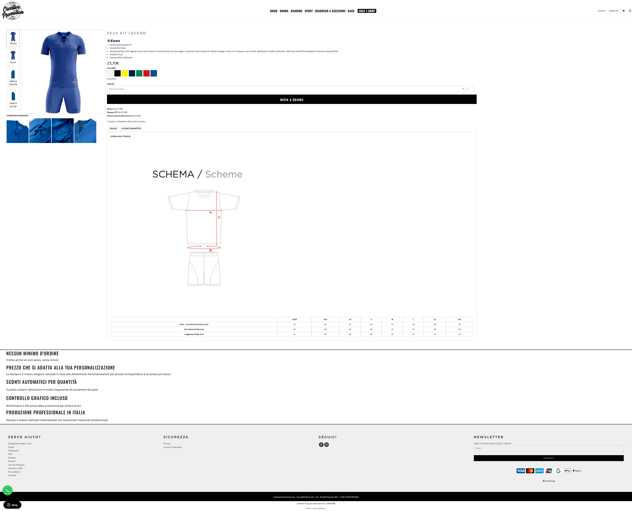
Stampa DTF (112, 112)
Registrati (614, 11)
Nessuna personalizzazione (119, 115)
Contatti (12, 475)
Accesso (602, 11)
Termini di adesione (172, 447)
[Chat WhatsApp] (8, 490)
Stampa (12, 457)
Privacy (167, 443)
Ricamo (110, 109)
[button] (273, 11)
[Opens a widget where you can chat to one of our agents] (12, 505)
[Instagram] (326, 444)
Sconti (11, 447)
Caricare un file (15, 468)
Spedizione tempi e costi (19, 443)
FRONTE (13, 43)
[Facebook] (321, 444)
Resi (10, 454)
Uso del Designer (16, 464)
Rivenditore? (14, 471)
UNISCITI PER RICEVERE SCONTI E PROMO (492, 443)
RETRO (13, 62)
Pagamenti (13, 450)
